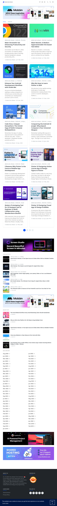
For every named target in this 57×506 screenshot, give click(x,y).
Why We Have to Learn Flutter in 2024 (39, 84)
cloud (22, 203)
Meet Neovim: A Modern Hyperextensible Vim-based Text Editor (41, 45)
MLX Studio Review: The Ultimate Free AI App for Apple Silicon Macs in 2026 (29, 281)
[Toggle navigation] (53, 2)
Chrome (23, 40)
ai (16, 81)
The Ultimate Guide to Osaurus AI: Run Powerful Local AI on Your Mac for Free (30, 288)
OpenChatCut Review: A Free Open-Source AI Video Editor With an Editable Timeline (32, 258)
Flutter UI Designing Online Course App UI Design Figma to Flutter (41, 168)
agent (19, 286)
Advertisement (6, 492)
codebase (50, 81)
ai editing (21, 256)
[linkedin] (30, 493)
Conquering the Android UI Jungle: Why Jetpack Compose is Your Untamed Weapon (41, 127)
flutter (22, 164)
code (48, 164)
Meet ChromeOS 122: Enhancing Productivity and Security (15, 45)
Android (17, 40)
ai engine (21, 264)
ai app (21, 279)
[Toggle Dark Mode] (47, 2)
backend (49, 40)
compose (23, 121)
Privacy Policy (6, 494)
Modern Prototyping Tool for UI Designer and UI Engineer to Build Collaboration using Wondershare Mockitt (14, 209)
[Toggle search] (50, 2)
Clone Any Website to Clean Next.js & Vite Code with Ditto (25, 335)
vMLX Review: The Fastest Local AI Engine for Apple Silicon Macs (26, 266)
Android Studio (51, 203)
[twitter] (36, 493)
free (19, 271)
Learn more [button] (5, 503)
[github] (40, 2)
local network (23, 271)
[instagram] (42, 2)
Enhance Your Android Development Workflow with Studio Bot (13, 85)
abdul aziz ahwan (10, 40)
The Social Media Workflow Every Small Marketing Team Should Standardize (30, 312)
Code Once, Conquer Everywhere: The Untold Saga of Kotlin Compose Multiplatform (13, 127)
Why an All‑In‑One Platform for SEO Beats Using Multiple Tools (26, 320)
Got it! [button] (52, 502)
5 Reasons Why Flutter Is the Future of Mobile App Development (15, 168)
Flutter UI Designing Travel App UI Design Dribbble (41, 206)
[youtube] (44, 2)
